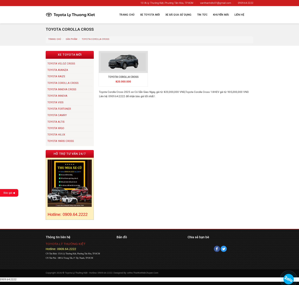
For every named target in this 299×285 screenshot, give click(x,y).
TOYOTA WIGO (55, 128)
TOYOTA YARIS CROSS (60, 141)
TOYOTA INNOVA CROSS (61, 89)
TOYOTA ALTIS (56, 121)
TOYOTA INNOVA (57, 95)
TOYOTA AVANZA (57, 70)
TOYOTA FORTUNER (59, 108)
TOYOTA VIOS (55, 102)
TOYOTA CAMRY (57, 115)
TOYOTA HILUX (56, 134)
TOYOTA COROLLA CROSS (63, 83)
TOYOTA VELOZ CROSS (61, 63)
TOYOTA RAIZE (56, 76)
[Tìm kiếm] (251, 14)
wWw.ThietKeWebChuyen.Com (142, 272)
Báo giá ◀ (9, 192)
